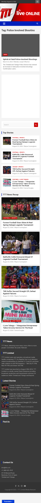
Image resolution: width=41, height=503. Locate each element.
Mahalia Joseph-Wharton (22, 62)
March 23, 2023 (8, 62)
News (5, 54)
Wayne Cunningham (30, 146)
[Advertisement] (20, 96)
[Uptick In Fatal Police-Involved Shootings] (20, 45)
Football (15, 137)
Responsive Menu (37, 1)
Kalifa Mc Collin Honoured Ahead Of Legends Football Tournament (23, 157)
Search (36, 125)
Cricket (15, 167)
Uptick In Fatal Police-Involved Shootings (20, 59)
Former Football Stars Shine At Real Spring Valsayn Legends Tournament (24, 142)
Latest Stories (9, 381)
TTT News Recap (10, 194)
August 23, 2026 (17, 146)
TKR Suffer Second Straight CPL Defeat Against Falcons (23, 170)
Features (15, 179)
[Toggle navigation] (4, 23)
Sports (22, 137)
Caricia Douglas (29, 188)
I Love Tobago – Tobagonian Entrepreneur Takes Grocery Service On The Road (23, 184)
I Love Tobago (23, 179)
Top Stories (8, 133)
